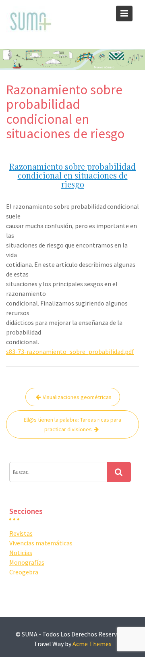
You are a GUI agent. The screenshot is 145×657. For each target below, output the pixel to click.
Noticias (20, 553)
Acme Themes (92, 644)
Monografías (26, 562)
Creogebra (23, 572)
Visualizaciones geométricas (77, 397)
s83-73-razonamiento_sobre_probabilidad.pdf (70, 351)
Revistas (21, 533)
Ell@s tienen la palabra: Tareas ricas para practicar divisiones (72, 424)
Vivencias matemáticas (40, 543)
